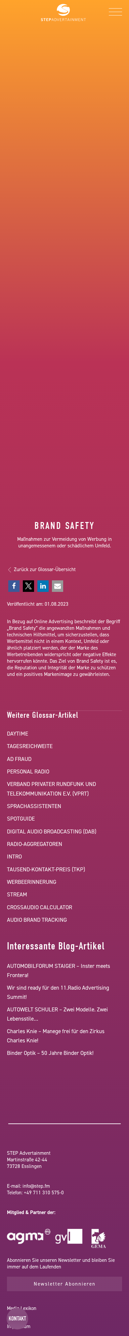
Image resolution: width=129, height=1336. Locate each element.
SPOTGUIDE (21, 818)
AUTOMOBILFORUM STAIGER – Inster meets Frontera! (58, 970)
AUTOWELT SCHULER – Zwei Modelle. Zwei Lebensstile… (57, 1014)
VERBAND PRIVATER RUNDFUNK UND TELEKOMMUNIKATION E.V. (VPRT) (51, 788)
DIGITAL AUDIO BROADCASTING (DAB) (51, 831)
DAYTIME (17, 733)
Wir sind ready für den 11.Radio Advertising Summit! (58, 992)
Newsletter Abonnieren (65, 1284)
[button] (14, 586)
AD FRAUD (19, 759)
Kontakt (17, 1318)
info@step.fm (36, 1186)
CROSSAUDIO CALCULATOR (39, 907)
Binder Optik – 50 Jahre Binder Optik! (50, 1053)
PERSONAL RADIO (28, 771)
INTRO (14, 856)
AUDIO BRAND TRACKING (37, 919)
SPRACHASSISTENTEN (34, 806)
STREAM (17, 894)
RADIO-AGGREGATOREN (34, 844)
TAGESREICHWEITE (30, 746)
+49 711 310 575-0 (44, 1192)
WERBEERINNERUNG (31, 882)
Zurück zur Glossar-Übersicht (45, 569)
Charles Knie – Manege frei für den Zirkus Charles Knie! (56, 1036)
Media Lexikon (21, 1308)
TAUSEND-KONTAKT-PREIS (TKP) (46, 869)
